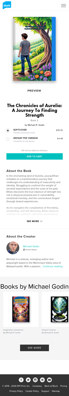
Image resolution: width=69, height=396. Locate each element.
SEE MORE (34, 347)
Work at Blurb (51, 386)
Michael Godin (31, 246)
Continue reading (52, 266)
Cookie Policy (32, 391)
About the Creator (20, 236)
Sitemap (56, 391)
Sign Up (51, 5)
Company (37, 386)
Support (45, 391)
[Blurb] (6, 6)
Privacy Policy (16, 391)
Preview (34, 90)
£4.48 (60, 138)
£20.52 (59, 130)
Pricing (63, 386)
